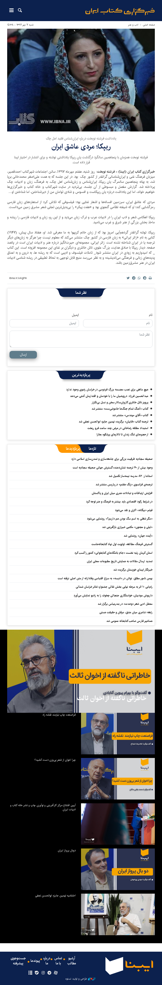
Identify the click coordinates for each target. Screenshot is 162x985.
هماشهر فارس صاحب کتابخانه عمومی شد (129, 621)
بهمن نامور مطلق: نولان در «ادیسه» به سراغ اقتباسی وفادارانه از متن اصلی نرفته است (105, 578)
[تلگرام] (49, 973)
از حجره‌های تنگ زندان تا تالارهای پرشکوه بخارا (122, 434)
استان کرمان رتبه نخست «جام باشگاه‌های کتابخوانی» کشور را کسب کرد (113, 553)
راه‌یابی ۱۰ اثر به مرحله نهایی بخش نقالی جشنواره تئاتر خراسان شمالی (114, 587)
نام (151, 315)
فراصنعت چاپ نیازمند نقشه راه (59, 714)
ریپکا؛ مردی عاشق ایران (81, 146)
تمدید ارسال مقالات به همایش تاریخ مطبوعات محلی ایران (120, 561)
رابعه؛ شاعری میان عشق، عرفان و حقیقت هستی (126, 612)
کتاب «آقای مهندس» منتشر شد (130, 415)
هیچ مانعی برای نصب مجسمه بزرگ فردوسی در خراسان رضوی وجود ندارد (107, 389)
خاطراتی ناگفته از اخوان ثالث (111, 698)
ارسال (23, 354)
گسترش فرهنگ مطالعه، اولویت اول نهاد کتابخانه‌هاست (122, 544)
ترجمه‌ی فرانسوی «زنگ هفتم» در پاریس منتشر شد (124, 484)
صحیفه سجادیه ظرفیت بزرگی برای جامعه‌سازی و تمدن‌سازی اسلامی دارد (112, 459)
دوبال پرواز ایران (67, 850)
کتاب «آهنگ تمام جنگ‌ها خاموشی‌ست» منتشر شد (120, 408)
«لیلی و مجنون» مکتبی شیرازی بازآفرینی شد (127, 527)
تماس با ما (58, 961)
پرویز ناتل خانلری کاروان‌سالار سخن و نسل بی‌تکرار (120, 402)
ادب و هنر (133, 25)
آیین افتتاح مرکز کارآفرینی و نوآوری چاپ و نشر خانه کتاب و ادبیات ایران (43, 807)
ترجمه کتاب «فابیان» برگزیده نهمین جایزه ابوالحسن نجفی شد (113, 421)
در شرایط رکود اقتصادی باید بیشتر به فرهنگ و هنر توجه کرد (119, 501)
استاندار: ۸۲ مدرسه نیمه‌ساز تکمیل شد (131, 476)
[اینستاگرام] (43, 973)
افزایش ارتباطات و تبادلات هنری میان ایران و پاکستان (122, 493)
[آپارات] (55, 973)
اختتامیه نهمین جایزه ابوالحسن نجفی (55, 895)
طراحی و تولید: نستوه (76, 979)
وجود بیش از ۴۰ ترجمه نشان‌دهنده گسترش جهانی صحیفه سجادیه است (113, 467)
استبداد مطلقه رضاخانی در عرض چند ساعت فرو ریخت (118, 428)
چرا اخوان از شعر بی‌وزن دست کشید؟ (55, 760)
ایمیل (75, 315)
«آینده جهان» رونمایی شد (138, 535)
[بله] (36, 973)
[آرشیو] (30, 973)
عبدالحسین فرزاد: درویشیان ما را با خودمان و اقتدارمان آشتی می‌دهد (109, 396)
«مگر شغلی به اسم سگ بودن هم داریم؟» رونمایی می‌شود (120, 518)
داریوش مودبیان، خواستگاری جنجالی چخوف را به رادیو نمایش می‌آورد (113, 595)
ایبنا (120, 12)
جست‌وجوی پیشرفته (18, 961)
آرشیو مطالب (72, 961)
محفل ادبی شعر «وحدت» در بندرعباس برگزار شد (125, 604)
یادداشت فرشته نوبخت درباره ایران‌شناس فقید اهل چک (81, 138)
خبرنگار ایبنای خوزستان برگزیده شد (133, 569)
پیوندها (35, 960)
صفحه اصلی (149, 25)
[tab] (92, 448)
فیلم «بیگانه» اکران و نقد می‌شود (134, 510)
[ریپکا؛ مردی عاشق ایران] (81, 80)
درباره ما (46, 961)
